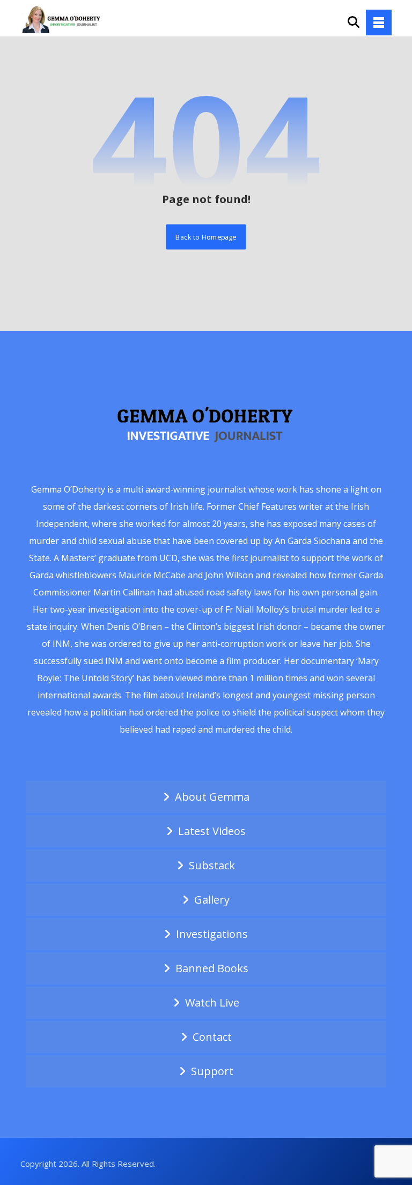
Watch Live (212, 1002)
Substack (212, 865)
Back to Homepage (205, 236)
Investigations (212, 934)
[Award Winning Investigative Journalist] (63, 18)
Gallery (212, 899)
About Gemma (212, 796)
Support (212, 1071)
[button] (379, 22)
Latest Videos (212, 831)
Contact (212, 1037)
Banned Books (211, 968)
